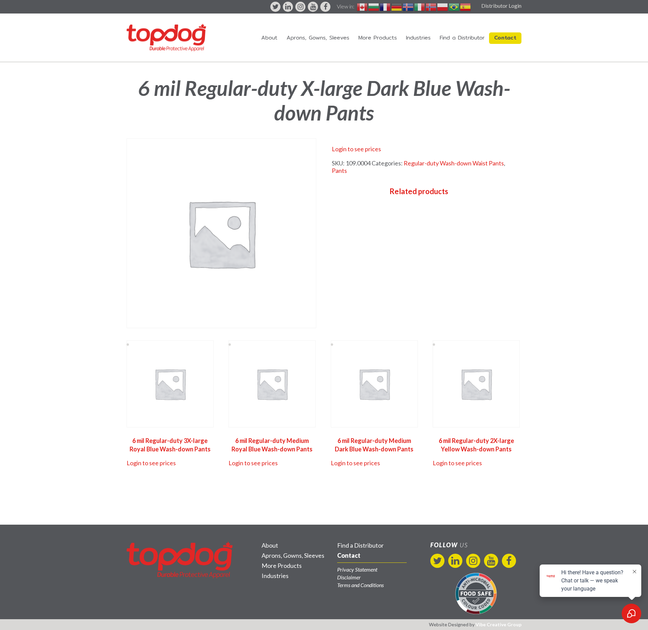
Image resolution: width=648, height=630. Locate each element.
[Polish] (443, 6)
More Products (377, 37)
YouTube (313, 7)
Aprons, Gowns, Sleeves (318, 37)
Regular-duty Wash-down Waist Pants (454, 163)
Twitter (275, 7)
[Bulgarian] (374, 6)
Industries (418, 37)
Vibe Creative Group (498, 624)
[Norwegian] (431, 6)
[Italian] (420, 6)
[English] (362, 6)
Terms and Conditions (360, 585)
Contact (505, 37)
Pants (339, 170)
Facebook (325, 7)
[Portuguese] (454, 6)
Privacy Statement (357, 569)
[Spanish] (465, 6)
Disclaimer (349, 577)
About (269, 37)
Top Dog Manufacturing (166, 37)
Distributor (462, 37)
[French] (385, 6)
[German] (397, 6)
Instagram (300, 7)
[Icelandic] (408, 6)
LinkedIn (288, 7)
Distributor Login (501, 5)
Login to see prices (356, 149)
